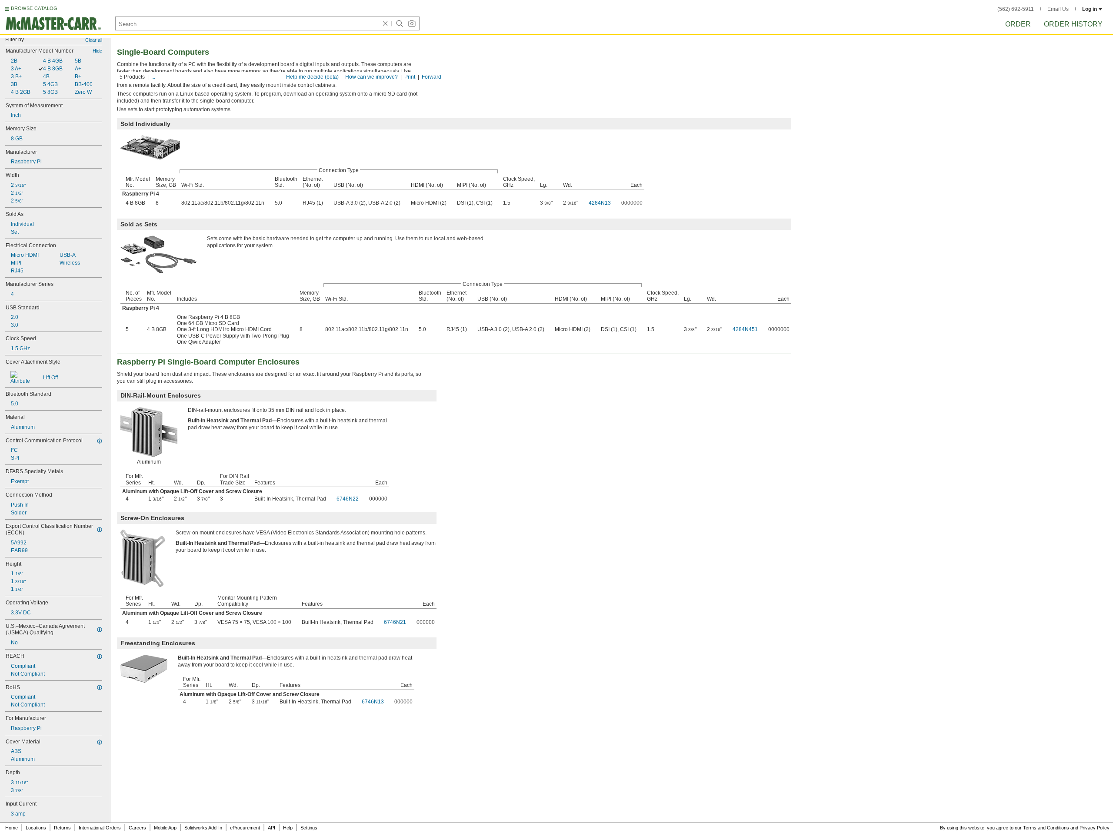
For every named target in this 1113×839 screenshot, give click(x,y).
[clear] (385, 23)
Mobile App (165, 827)
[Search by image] (411, 23)
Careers (137, 827)
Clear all (93, 40)
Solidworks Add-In (203, 827)
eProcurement (245, 827)
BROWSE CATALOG (34, 8)
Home (11, 827)
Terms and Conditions (1046, 827)
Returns (62, 827)
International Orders (100, 827)
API (271, 827)
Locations (36, 827)
